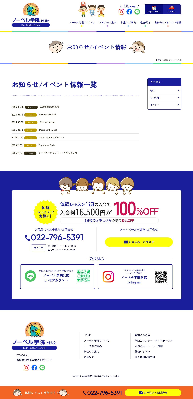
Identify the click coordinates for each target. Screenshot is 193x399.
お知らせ (154, 97)
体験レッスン (142, 351)
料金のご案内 (128, 22)
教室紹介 (145, 22)
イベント (154, 104)
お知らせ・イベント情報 (149, 346)
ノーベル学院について (81, 22)
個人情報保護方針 (145, 357)
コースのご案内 (107, 22)
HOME (158, 60)
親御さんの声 (142, 335)
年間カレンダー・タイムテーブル (154, 340)
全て (152, 90)
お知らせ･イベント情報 (168, 22)
